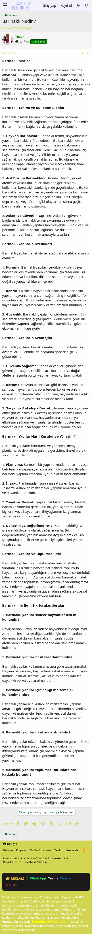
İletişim (8, 850)
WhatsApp (38, 878)
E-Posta (11, 885)
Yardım (58, 850)
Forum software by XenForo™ (36, 858)
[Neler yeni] (78, 5)
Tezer (8, 27)
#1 (88, 53)
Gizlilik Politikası (40, 850)
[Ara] (87, 5)
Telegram (67, 878)
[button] (5, 5)
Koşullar (21, 850)
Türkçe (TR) (13, 844)
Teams (53, 878)
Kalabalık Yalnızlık (36, 862)
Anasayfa (72, 850)
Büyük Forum (12, 862)
